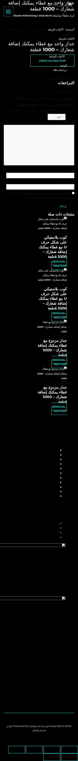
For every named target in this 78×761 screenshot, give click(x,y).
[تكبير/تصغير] (69, 749)
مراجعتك (68, 122)
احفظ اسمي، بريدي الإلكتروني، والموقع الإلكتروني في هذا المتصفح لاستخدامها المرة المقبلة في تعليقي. (42, 195)
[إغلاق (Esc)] (16, 749)
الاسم (70, 170)
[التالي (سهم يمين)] (51, 757)
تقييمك (70, 117)
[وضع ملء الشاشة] (51, 749)
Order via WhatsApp (52, 60)
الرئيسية (70, 29)
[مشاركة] (34, 749)
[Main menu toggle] (8, 11)
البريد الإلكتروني (65, 182)
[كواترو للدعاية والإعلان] (63, 12)
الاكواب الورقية (55, 29)
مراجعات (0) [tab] (60, 70)
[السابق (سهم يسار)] (69, 757)
